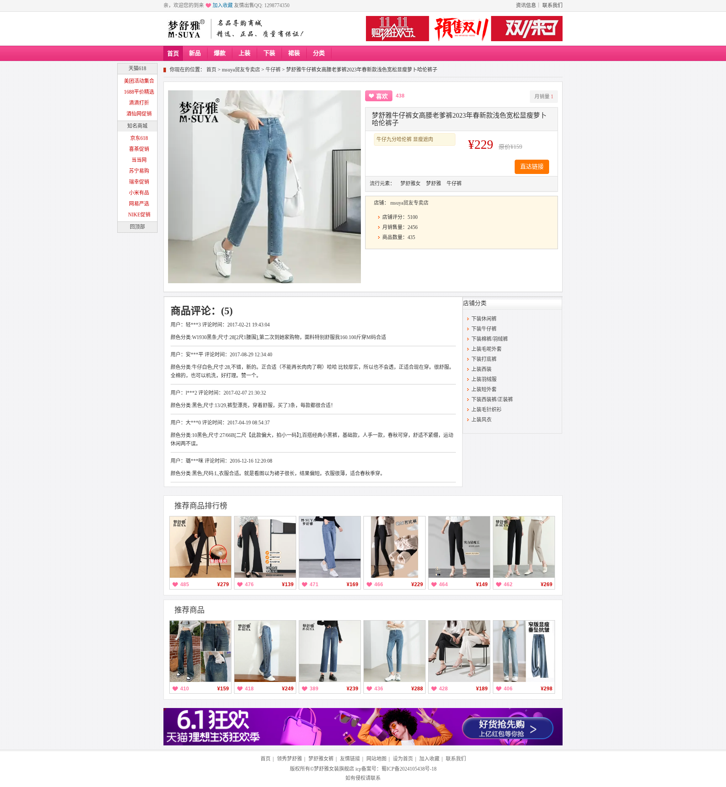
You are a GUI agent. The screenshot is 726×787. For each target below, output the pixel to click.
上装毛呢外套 (486, 349)
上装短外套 (484, 389)
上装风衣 (481, 420)
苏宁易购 (139, 171)
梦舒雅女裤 (321, 759)
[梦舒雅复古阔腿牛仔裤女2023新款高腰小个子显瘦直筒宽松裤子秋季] (200, 651)
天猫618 (137, 68)
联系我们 (552, 5)
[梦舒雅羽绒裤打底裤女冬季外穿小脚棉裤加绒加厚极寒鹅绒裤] (394, 547)
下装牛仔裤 (484, 329)
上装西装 (481, 369)
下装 (269, 53)
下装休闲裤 (484, 319)
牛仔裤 (273, 70)
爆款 (220, 53)
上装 (244, 53)
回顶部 (137, 227)
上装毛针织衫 (486, 410)
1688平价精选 (139, 92)
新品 (195, 53)
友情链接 (350, 759)
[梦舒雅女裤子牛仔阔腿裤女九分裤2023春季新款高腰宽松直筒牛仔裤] (329, 651)
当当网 (139, 160)
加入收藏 (223, 5)
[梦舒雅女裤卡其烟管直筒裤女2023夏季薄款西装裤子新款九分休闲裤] (524, 547)
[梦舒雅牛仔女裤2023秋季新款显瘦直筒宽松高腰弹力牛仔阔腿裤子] (524, 651)
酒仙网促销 (139, 114)
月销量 (543, 97)
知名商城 (137, 126)
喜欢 (382, 96)
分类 (319, 53)
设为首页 (403, 759)
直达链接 (532, 166)
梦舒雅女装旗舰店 (334, 769)
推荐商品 (189, 610)
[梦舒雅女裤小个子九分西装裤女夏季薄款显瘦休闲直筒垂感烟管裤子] (459, 547)
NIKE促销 (139, 215)
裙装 (294, 53)
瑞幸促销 (139, 182)
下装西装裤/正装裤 (492, 400)
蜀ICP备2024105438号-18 (409, 769)
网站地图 (376, 759)
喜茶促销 (139, 149)
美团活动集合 (139, 81)
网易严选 (139, 204)
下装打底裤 (484, 359)
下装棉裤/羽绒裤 (489, 339)
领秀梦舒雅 (289, 759)
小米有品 (139, 193)
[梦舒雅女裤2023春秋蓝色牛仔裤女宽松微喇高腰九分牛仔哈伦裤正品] (394, 651)
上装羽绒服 (484, 379)
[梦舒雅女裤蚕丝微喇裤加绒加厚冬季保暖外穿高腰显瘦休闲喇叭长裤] (200, 547)
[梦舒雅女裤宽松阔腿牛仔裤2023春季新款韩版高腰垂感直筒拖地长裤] (265, 651)
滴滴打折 (139, 103)
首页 (173, 53)
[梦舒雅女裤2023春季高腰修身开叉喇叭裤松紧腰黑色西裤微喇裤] (265, 547)
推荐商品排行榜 (200, 506)
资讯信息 (526, 5)
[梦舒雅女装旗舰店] (185, 28)
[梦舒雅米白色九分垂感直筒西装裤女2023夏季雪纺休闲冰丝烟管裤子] (459, 651)
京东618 (139, 138)
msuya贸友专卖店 (241, 70)
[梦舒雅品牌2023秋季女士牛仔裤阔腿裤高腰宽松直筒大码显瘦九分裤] (329, 547)
